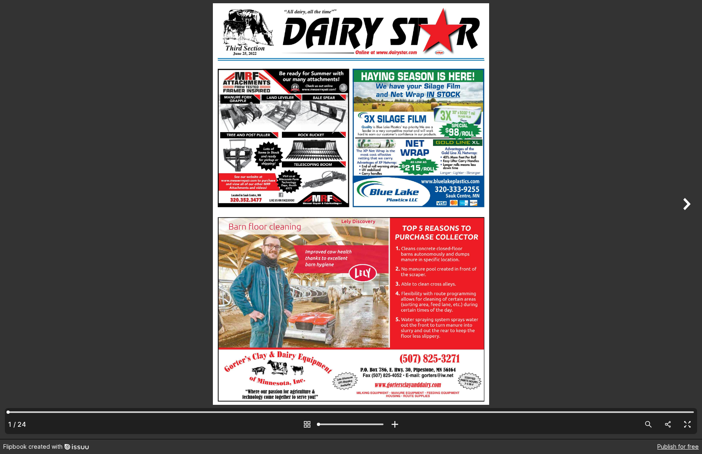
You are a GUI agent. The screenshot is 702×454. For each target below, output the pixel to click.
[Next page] (686, 219)
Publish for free (678, 446)
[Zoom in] (395, 424)
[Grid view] (307, 424)
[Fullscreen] (687, 424)
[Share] (668, 424)
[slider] (351, 424)
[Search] (648, 424)
